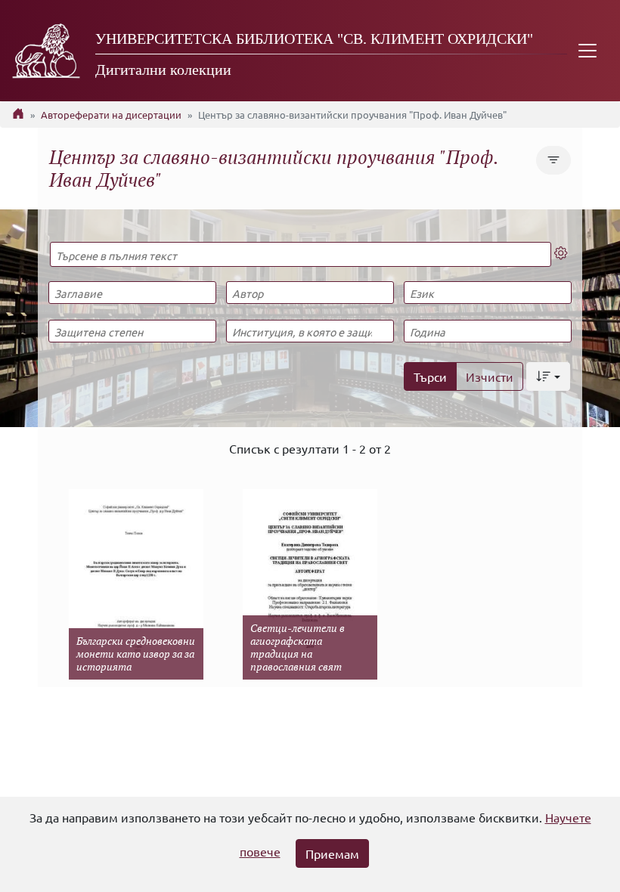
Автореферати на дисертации (111, 114)
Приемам (332, 853)
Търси (430, 376)
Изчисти (489, 376)
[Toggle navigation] (587, 50)
